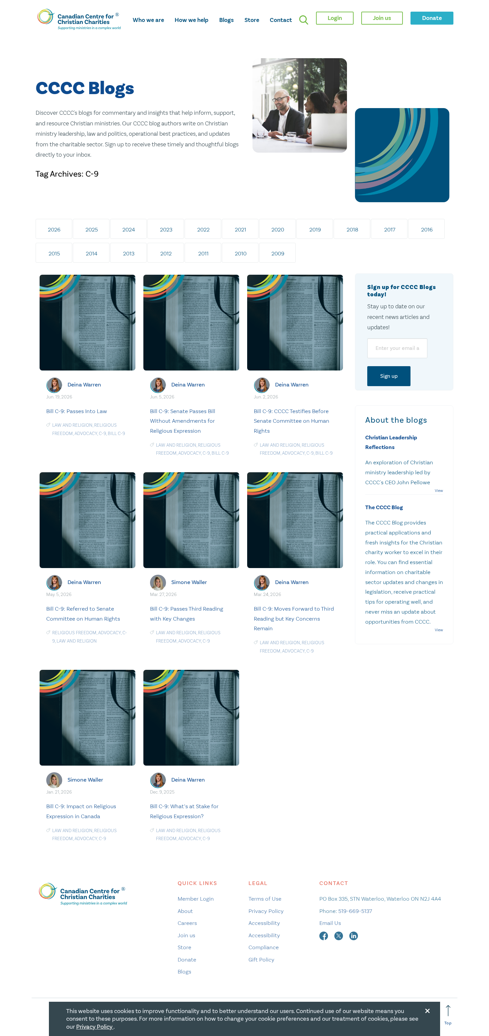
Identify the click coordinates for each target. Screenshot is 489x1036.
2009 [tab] (277, 253)
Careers (187, 923)
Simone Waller (189, 582)
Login (335, 18)
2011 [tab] (203, 253)
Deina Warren (84, 384)
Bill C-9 (116, 433)
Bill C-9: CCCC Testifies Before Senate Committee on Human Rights (291, 421)
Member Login (196, 898)
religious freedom (74, 633)
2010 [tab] (240, 253)
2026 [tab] (54, 229)
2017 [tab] (389, 229)
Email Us (330, 923)
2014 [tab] (91, 253)
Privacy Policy (266, 911)
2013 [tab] (128, 253)
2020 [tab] (277, 229)
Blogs (226, 20)
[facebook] (324, 935)
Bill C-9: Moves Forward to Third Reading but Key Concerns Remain (294, 618)
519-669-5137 (355, 911)
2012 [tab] (166, 253)
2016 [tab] (427, 229)
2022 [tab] (203, 229)
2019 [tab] (315, 229)
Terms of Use (264, 898)
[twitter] (339, 935)
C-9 (102, 433)
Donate (187, 959)
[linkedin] (353, 935)
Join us (186, 935)
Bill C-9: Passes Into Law (76, 411)
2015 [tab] (54, 253)
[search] (303, 20)
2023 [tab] (166, 229)
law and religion (72, 425)
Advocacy (86, 433)
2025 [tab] (91, 229)
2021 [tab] (240, 229)
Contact (281, 20)
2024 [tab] (128, 229)
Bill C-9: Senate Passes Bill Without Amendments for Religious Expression (182, 421)
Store (251, 20)
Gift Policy (261, 959)
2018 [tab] (352, 229)
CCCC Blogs (85, 88)
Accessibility (264, 923)
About (185, 911)
